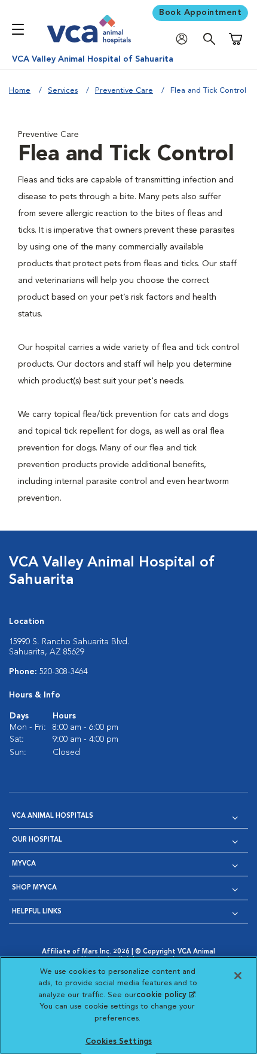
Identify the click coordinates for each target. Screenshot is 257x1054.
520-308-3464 (63, 672)
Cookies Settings (118, 1042)
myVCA (24, 864)
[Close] (238, 975)
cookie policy (165, 995)
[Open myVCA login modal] (184, 39)
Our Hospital (37, 840)
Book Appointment (200, 12)
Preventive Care (124, 91)
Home (19, 91)
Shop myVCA (34, 888)
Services (63, 91)
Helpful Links (37, 912)
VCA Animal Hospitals (52, 816)
